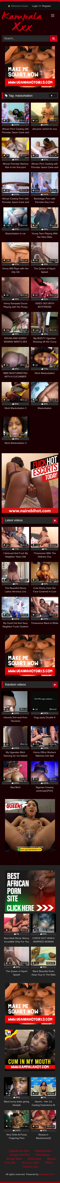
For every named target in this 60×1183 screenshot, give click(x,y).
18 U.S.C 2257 (30, 1162)
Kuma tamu (34, 1158)
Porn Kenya (43, 1154)
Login (35, 6)
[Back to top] (49, 1173)
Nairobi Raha (43, 1150)
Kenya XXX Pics (20, 1154)
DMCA (49, 1162)
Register (46, 6)
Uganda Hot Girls (19, 1150)
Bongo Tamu (14, 1158)
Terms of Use (30, 1166)
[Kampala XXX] (25, 22)
